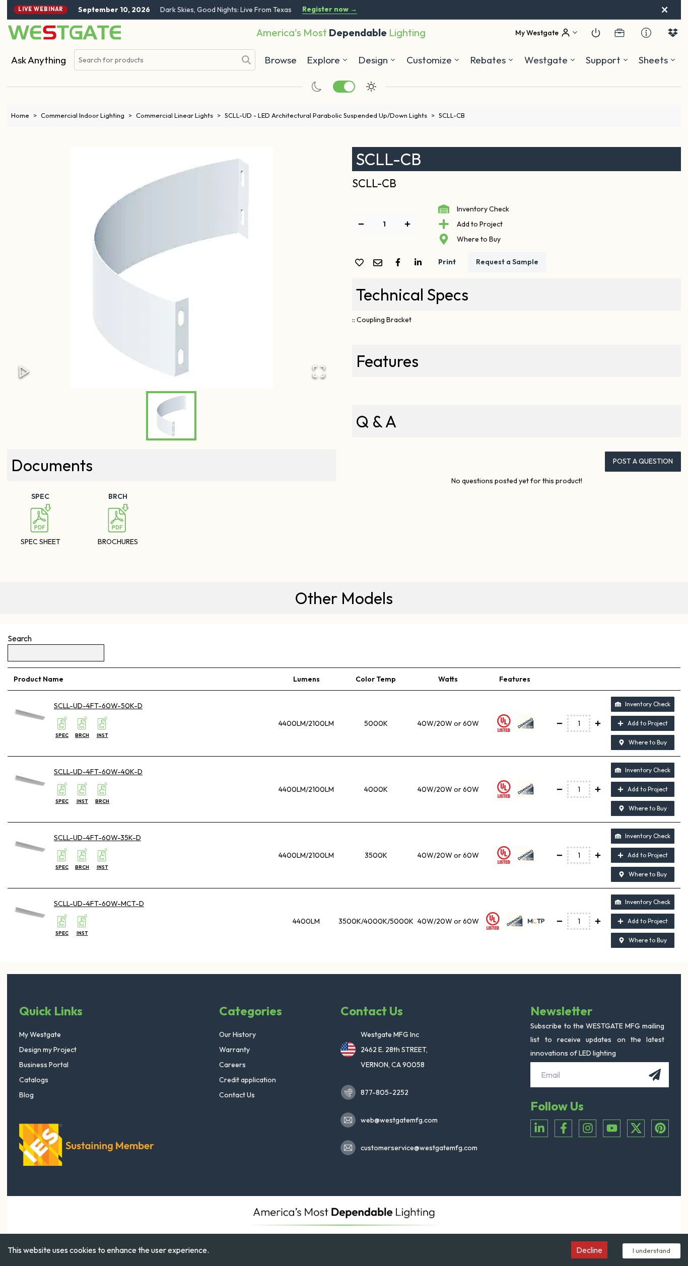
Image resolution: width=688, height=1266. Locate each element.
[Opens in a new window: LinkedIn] (539, 1128)
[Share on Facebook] (400, 262)
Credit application (247, 1079)
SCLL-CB (452, 115)
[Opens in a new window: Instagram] (587, 1128)
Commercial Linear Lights (178, 115)
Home (24, 115)
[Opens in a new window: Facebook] (563, 1128)
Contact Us (237, 1094)
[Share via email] (380, 263)
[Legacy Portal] (619, 33)
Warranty (234, 1049)
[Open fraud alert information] (646, 33)
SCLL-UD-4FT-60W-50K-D (98, 705)
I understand (651, 1250)
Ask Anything (38, 60)
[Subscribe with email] (655, 1075)
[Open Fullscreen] (319, 371)
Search (20, 638)
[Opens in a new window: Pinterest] (660, 1128)
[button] (492, 59)
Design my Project (48, 1049)
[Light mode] (371, 87)
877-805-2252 (384, 1092)
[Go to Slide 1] (171, 415)
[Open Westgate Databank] (673, 33)
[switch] (344, 87)
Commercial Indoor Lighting (86, 115)
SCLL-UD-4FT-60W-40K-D (98, 771)
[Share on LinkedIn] (420, 262)
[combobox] (155, 60)
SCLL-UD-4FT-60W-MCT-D (99, 903)
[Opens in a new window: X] (636, 1128)
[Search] (246, 59)
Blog (26, 1094)
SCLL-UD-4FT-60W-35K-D (97, 837)
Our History (237, 1034)
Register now (329, 9)
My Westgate (40, 1034)
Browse (280, 60)
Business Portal (43, 1064)
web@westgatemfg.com (399, 1120)
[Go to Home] (64, 32)
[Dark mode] (317, 87)
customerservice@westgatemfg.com (416, 1147)
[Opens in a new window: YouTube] (612, 1128)
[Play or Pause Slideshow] (24, 371)
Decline (589, 1250)
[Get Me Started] (596, 33)
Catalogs (33, 1079)
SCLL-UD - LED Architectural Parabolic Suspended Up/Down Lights (330, 115)
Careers (232, 1064)
